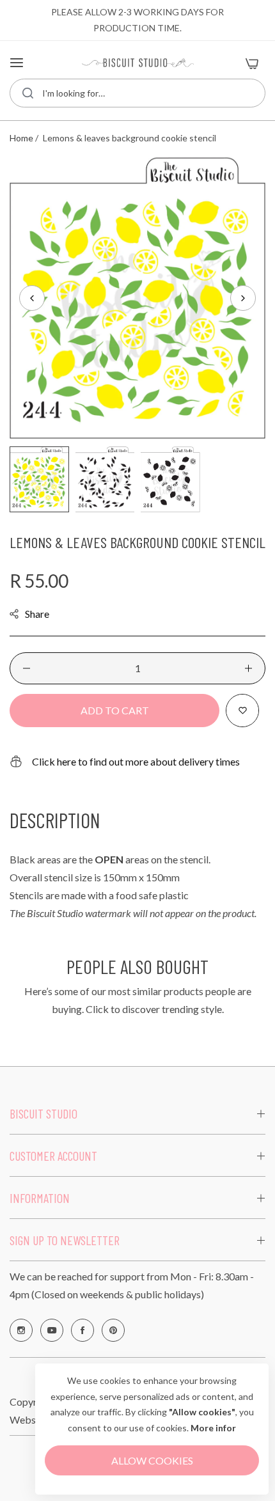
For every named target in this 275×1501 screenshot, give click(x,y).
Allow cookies (152, 1460)
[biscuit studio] (138, 63)
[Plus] (248, 668)
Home (21, 137)
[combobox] (137, 93)
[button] (243, 298)
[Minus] (26, 668)
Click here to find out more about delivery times (136, 761)
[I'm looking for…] (28, 93)
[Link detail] (21, 1330)
